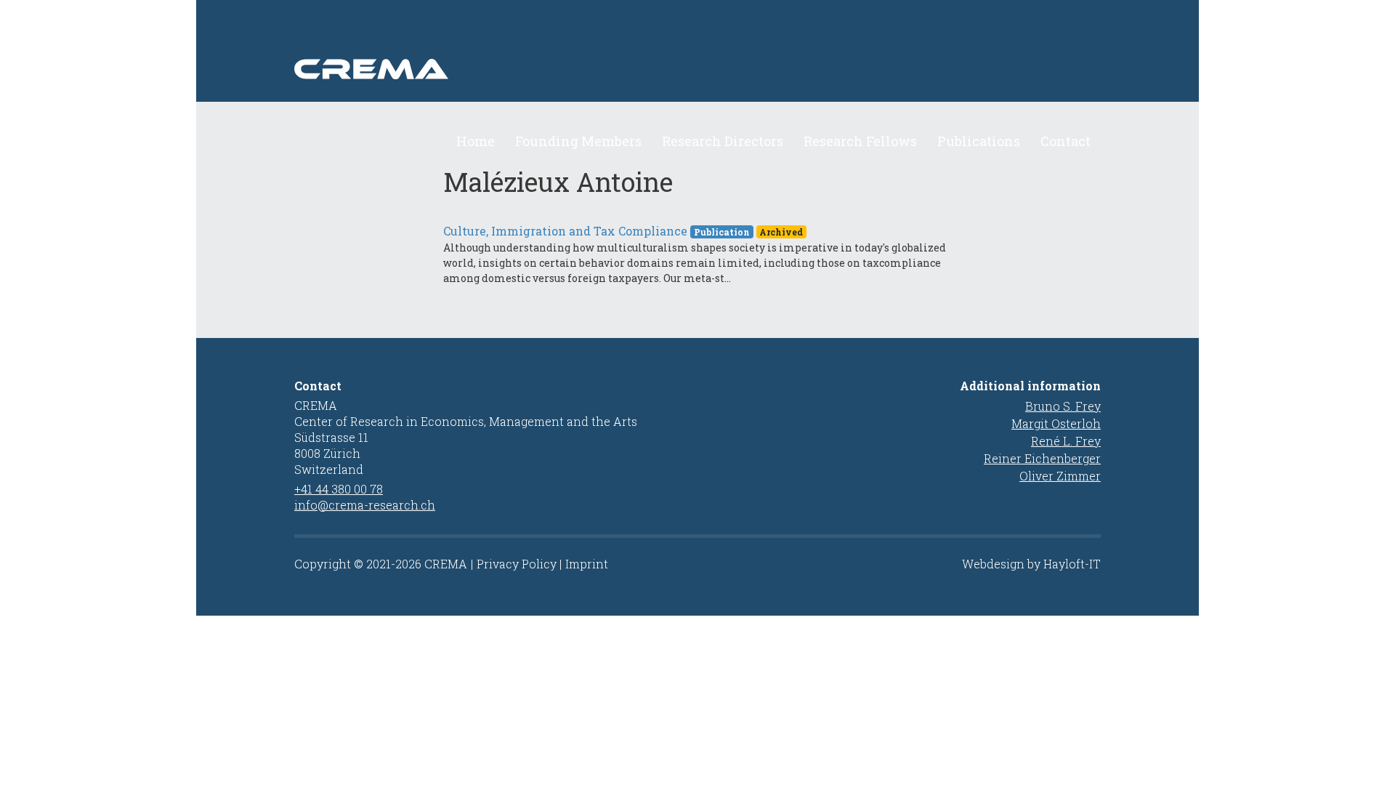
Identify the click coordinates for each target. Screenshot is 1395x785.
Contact (1065, 141)
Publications (978, 141)
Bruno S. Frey (1063, 406)
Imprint (586, 563)
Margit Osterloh (1056, 423)
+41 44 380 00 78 (338, 488)
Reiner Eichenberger (1042, 458)
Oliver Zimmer (1060, 475)
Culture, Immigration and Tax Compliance (565, 230)
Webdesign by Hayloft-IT (1031, 563)
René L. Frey (1066, 440)
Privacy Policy (517, 563)
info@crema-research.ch (364, 504)
